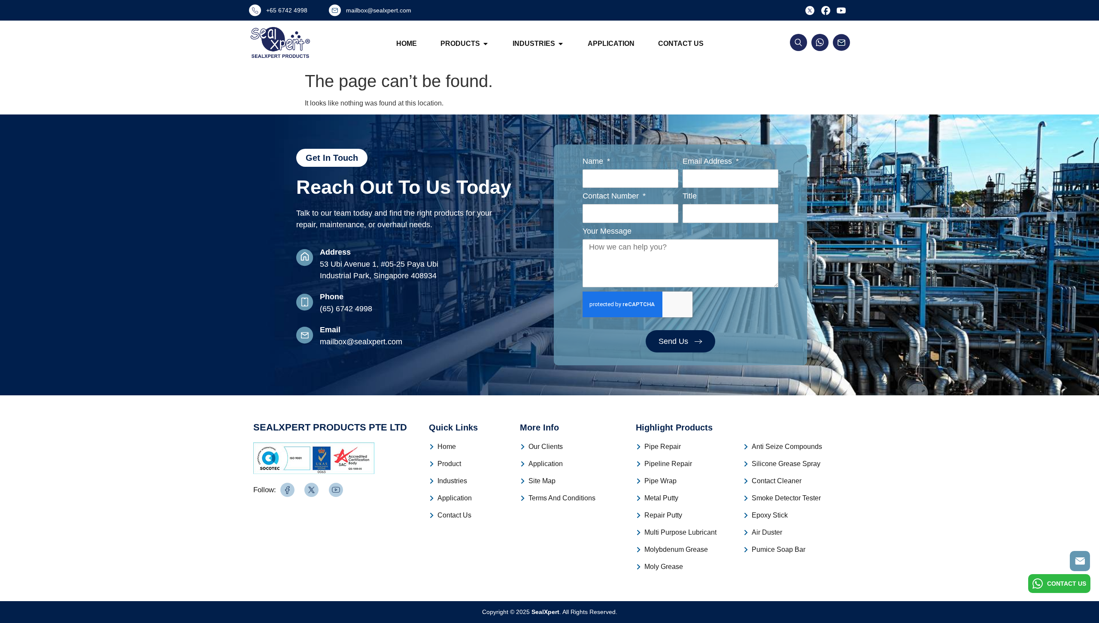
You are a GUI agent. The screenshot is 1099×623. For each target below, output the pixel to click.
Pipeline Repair (668, 463)
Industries (534, 43)
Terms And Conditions (561, 498)
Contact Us (681, 43)
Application (611, 43)
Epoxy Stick (770, 515)
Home (406, 43)
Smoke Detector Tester (786, 498)
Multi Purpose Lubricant (680, 532)
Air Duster (767, 532)
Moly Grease (663, 566)
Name (594, 161)
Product (449, 463)
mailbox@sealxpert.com (361, 341)
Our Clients (545, 446)
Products (460, 43)
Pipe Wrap (660, 481)
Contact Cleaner (776, 481)
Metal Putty (661, 498)
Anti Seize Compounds (787, 446)
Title (690, 196)
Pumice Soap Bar (778, 549)
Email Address (708, 161)
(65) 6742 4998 (346, 308)
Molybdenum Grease (676, 549)
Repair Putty (663, 515)
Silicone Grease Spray (786, 463)
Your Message (607, 231)
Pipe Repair (662, 446)
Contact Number (612, 196)
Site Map (542, 481)
